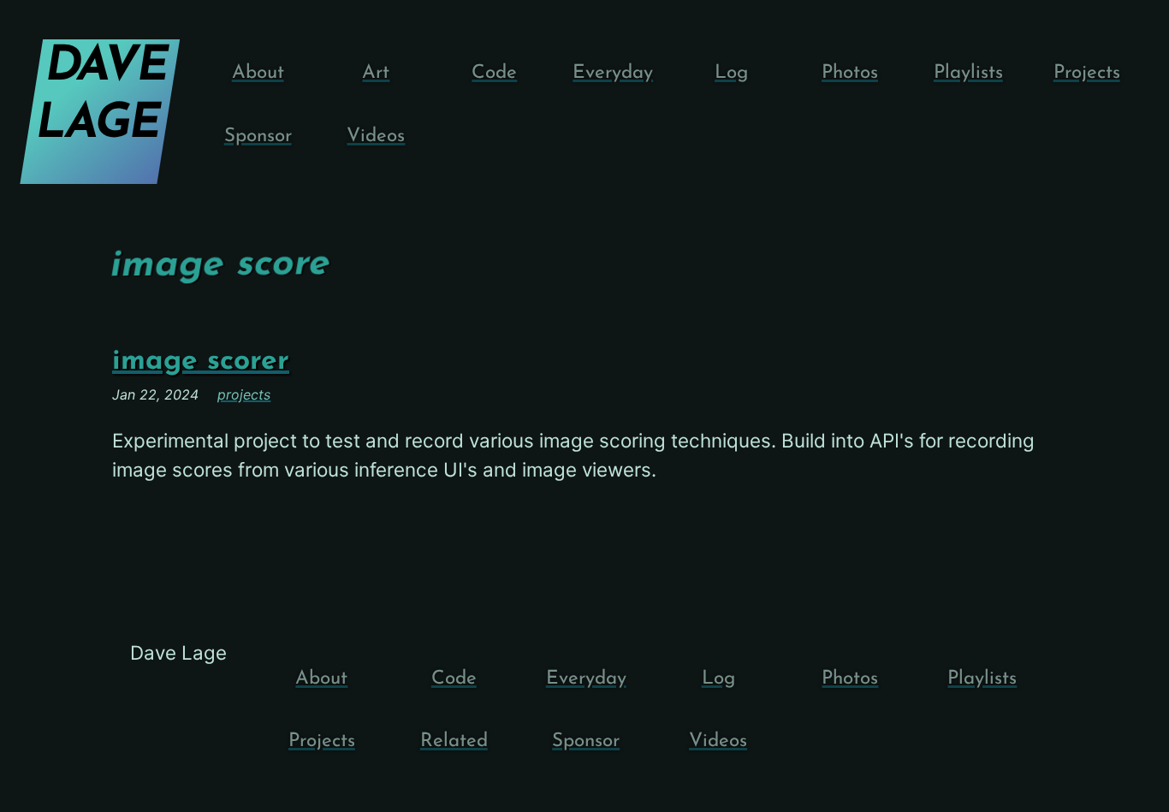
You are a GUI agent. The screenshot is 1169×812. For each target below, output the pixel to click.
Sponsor (258, 136)
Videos (376, 136)
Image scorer (200, 361)
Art (375, 73)
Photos (850, 73)
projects (243, 394)
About (258, 73)
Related (454, 741)
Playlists (968, 73)
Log (731, 73)
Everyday (613, 73)
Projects (1086, 73)
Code (494, 73)
